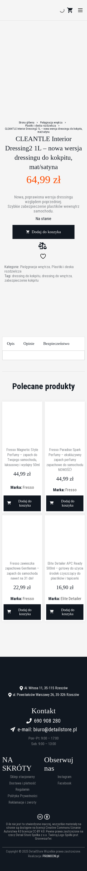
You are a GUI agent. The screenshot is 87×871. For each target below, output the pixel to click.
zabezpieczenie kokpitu (21, 280)
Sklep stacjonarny (22, 777)
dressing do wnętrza (57, 276)
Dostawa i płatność (22, 783)
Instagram (64, 777)
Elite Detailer (71, 598)
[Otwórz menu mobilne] (80, 10)
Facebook (64, 783)
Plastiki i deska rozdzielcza (40, 125)
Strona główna (26, 122)
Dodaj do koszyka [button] (24, 503)
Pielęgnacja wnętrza (51, 122)
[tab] (10, 343)
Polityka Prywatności (22, 796)
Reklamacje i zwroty (22, 802)
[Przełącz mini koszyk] (69, 10)
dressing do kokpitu (26, 276)
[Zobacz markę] (43, 299)
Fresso (28, 487)
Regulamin (22, 790)
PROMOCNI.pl (51, 856)
